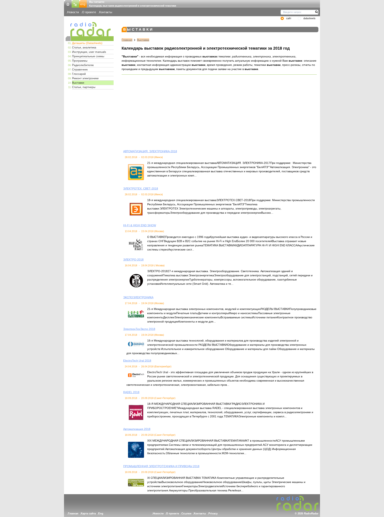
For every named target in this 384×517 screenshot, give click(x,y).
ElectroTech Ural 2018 (137, 360)
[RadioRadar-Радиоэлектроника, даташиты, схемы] (68, 3)
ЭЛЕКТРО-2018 (133, 259)
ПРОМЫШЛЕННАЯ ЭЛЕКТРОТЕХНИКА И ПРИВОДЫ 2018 (161, 466)
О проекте (89, 12)
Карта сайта (88, 513)
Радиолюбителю (83, 65)
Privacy (213, 513)
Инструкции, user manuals (89, 51)
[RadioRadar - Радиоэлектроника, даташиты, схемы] (90, 29)
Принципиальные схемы (88, 56)
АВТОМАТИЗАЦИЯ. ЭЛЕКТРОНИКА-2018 (150, 151)
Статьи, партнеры (83, 87)
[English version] (83, 3)
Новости (73, 12)
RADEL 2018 (131, 392)
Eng (100, 513)
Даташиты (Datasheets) (87, 43)
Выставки (78, 82)
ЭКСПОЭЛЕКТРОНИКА (138, 297)
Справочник (80, 69)
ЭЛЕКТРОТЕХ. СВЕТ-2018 (140, 188)
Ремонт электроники (85, 78)
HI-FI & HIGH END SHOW (139, 225)
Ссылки (186, 513)
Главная (127, 39)
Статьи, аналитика (84, 47)
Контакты (105, 12)
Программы (79, 60)
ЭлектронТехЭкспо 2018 (139, 329)
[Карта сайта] (75, 3)
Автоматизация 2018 (136, 429)
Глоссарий (79, 73)
